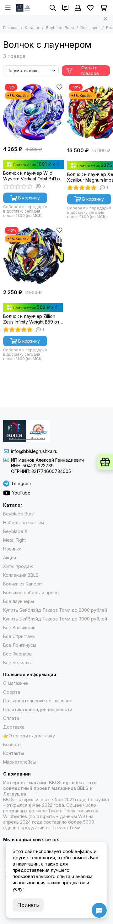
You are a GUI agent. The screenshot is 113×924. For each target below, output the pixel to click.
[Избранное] (59, 87)
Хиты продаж (18, 566)
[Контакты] (65, 8)
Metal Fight (14, 540)
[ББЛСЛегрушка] (23, 8)
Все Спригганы (19, 636)
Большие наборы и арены (31, 592)
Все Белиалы (17, 662)
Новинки (12, 548)
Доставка (13, 727)
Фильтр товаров (89, 70)
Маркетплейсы (19, 762)
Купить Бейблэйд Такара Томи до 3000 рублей (55, 618)
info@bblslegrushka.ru (34, 451)
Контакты (13, 753)
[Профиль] (78, 8)
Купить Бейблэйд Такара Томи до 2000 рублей (55, 610)
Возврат (12, 744)
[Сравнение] (59, 96)
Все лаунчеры (18, 601)
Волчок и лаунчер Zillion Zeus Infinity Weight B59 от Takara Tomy (31, 319)
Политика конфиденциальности (37, 709)
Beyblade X (15, 531)
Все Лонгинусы (19, 645)
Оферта (11, 692)
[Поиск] (52, 8)
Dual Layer (90, 27)
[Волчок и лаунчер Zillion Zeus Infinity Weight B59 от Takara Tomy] (33, 255)
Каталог (32, 27)
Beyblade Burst (60, 27)
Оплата (11, 718)
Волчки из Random (23, 583)
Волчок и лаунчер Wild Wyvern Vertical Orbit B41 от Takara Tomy (32, 176)
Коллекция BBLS (20, 575)
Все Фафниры (17, 653)
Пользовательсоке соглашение (38, 700)
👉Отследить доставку (29, 735)
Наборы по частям (23, 522)
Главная (11, 27)
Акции (9, 557)
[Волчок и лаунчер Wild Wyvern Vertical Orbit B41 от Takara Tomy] (33, 112)
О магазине (15, 683)
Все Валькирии (19, 627)
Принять (28, 905)
